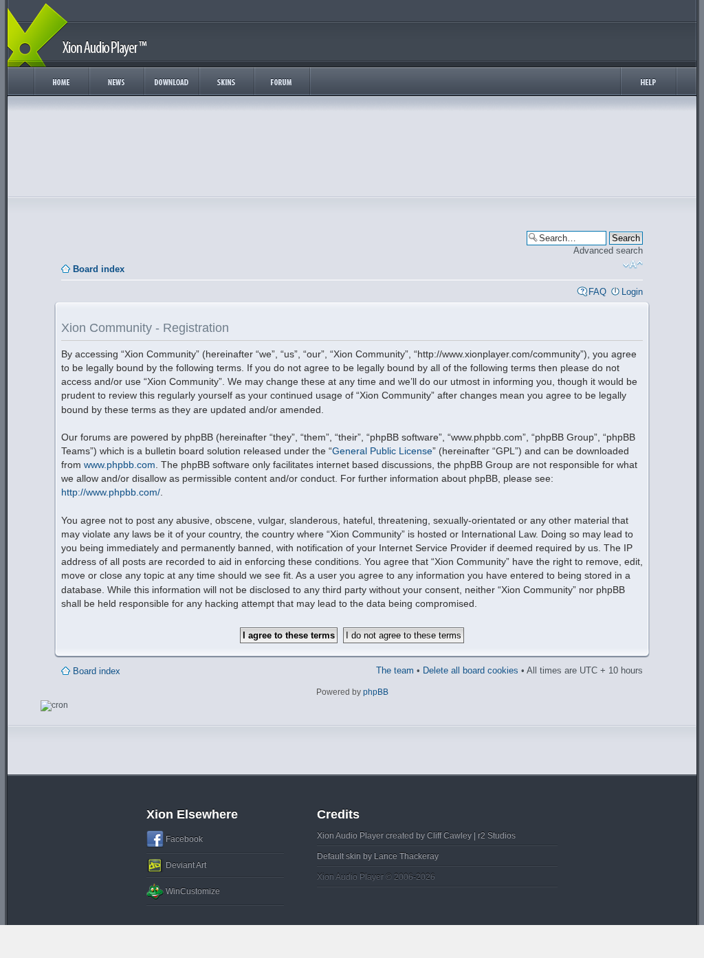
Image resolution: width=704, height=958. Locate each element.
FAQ (597, 292)
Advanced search (608, 250)
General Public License (382, 450)
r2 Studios (497, 835)
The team (395, 670)
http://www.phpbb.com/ (110, 492)
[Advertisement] (352, 150)
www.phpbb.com (119, 464)
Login (632, 292)
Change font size (633, 264)
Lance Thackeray (406, 856)
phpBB (375, 692)
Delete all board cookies (470, 670)
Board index (98, 269)
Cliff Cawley (449, 835)
